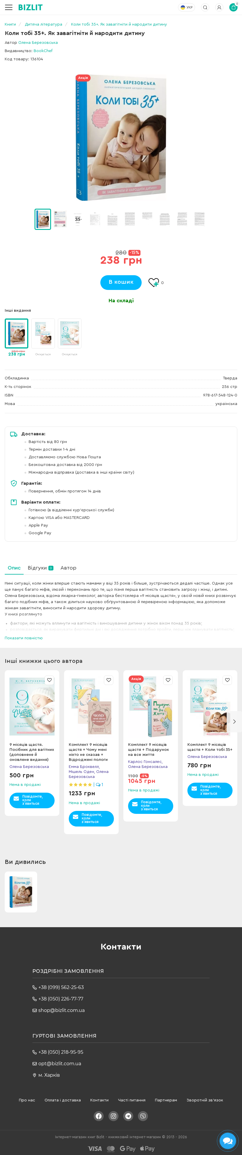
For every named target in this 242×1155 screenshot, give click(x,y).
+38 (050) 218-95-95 (60, 1052)
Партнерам (166, 1100)
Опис (14, 567)
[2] (77, 219)
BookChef (43, 51)
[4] (112, 219)
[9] (199, 219)
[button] (215, 219)
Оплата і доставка (63, 1100)
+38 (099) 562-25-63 (61, 987)
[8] (182, 219)
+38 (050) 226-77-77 (60, 999)
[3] (95, 219)
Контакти (99, 1100)
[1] (60, 219)
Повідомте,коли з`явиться (32, 799)
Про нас (27, 1100)
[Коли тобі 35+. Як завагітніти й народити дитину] (121, 137)
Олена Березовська (38, 43)
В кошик (121, 282)
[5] (129, 219)
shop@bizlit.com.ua (61, 1010)
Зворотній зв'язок (205, 1100)
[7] (164, 219)
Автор (68, 567)
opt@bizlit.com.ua (59, 1063)
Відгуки (40, 567)
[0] (42, 219)
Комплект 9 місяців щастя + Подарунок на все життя (148, 750)
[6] (147, 219)
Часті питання (131, 1100)
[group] (43, 337)
